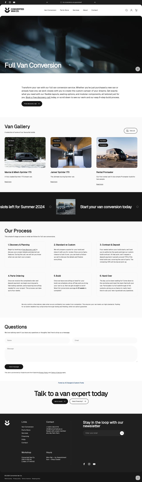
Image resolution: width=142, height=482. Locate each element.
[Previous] (47, 2)
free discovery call (29, 250)
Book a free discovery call (38, 97)
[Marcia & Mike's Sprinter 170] (25, 152)
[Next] (95, 2)
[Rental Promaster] (116, 152)
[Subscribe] (122, 433)
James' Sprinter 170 (60, 172)
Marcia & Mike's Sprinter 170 (18, 172)
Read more (8, 182)
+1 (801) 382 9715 (52, 427)
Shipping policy (36, 478)
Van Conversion (28, 427)
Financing (25, 436)
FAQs (24, 440)
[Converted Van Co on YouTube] (94, 464)
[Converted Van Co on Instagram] (89, 464)
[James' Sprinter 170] (71, 152)
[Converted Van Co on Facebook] (84, 464)
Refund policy (8, 478)
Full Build (11, 140)
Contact (25, 443)
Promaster (103, 145)
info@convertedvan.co (54, 429)
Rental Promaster (104, 172)
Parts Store (26, 430)
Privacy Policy (43, 372)
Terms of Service (56, 372)
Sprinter (10, 145)
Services (25, 433)
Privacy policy (17, 478)
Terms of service (26, 478)
